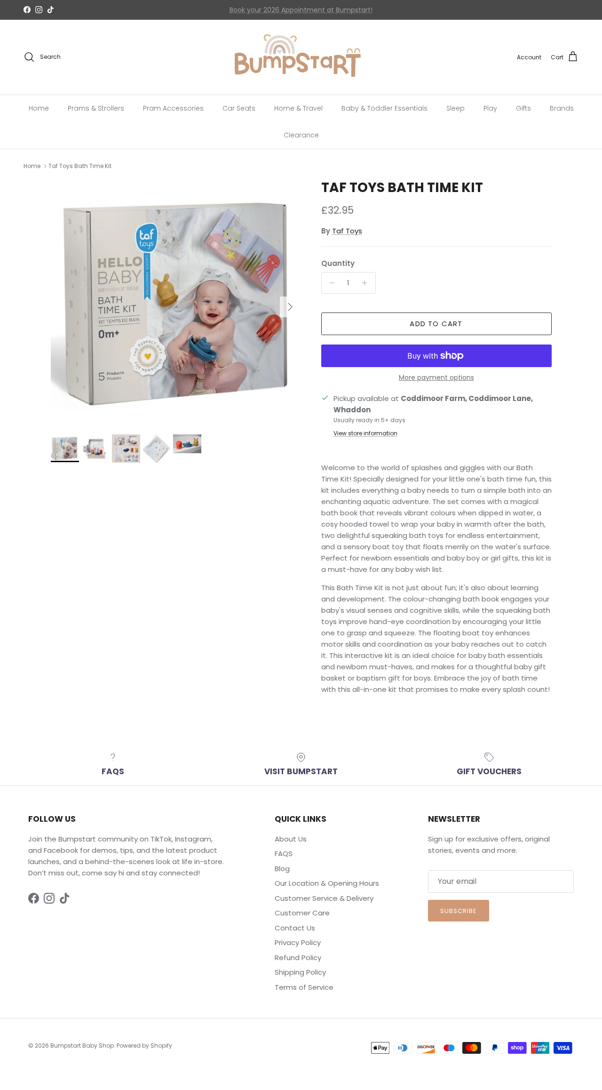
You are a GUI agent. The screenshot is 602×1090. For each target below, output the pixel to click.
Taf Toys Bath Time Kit (79, 166)
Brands (562, 107)
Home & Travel (298, 107)
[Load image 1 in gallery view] (176, 302)
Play (490, 107)
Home (39, 107)
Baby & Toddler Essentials (384, 107)
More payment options (436, 378)
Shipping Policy (300, 972)
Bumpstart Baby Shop (82, 1046)
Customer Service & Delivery (324, 898)
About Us (291, 839)
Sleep (455, 107)
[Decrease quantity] (330, 282)
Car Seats (238, 107)
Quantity (338, 263)
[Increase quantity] (367, 282)
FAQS (284, 853)
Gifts (523, 107)
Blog (282, 869)
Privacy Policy (298, 942)
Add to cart (436, 324)
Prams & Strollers (96, 107)
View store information (365, 433)
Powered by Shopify (144, 1046)
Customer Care (302, 913)
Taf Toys (347, 231)
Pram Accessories (173, 107)
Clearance (301, 134)
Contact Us (251, 11)
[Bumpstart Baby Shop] (301, 57)
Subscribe (458, 910)
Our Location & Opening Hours (327, 883)
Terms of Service (304, 987)
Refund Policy (298, 957)
